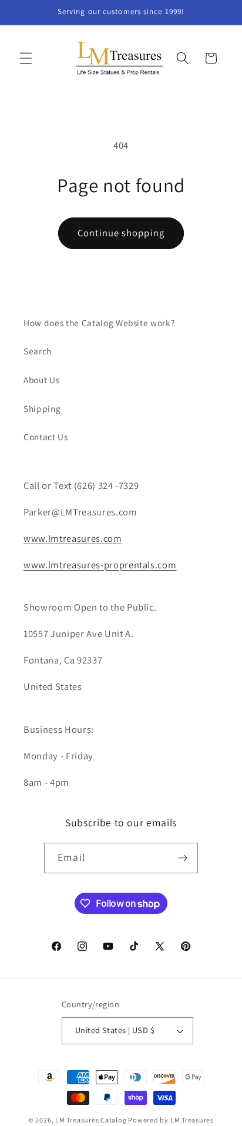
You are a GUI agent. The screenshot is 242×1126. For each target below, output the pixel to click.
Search (37, 351)
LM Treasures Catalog (90, 1119)
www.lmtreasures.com (72, 538)
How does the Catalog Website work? (98, 323)
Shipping (41, 408)
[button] (26, 58)
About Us (41, 380)
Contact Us (45, 437)
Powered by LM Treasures (171, 1119)
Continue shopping (121, 232)
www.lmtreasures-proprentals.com (99, 564)
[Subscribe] (183, 858)
